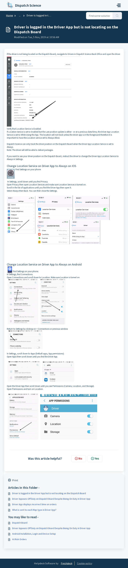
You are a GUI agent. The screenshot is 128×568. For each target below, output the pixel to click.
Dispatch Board (19, 522)
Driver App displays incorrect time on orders (34, 504)
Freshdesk (66, 563)
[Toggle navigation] (118, 5)
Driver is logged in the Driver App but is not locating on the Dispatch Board (49, 493)
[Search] (117, 15)
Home (9, 15)
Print (15, 480)
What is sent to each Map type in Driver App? (34, 509)
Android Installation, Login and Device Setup (34, 533)
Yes (97, 458)
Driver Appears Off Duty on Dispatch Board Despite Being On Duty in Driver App (51, 498)
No (80, 458)
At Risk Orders (19, 539)
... (19, 15)
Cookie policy (84, 563)
